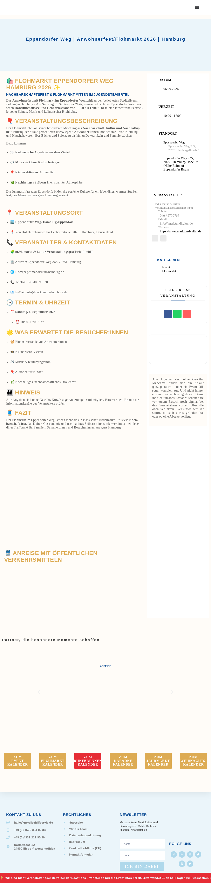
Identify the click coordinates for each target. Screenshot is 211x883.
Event (166, 267)
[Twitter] (190, 864)
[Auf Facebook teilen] (168, 314)
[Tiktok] (198, 854)
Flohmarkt (169, 271)
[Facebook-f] (174, 854)
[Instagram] (190, 854)
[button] (39, 692)
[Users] (182, 854)
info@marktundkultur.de (176, 223)
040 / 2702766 (169, 215)
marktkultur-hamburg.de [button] (48, 272)
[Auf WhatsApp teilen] (177, 314)
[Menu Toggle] (197, 7)
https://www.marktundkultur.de (181, 231)
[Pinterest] (182, 864)
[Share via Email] (187, 314)
